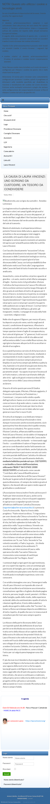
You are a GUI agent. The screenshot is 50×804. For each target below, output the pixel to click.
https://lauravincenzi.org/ (35, 721)
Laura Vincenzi (9, 165)
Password (6, 763)
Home (6, 111)
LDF (5, 142)
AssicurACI (8, 156)
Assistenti (8, 138)
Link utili (7, 160)
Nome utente (8, 757)
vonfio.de (32, 802)
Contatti (30, 798)
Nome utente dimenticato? (14, 780)
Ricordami (6, 769)
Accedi (6, 774)
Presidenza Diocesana (12, 129)
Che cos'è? (8, 115)
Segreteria (8, 147)
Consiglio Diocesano (12, 133)
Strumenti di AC (10, 120)
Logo (6, 124)
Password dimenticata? (13, 784)
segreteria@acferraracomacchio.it (18, 507)
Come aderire (9, 151)
